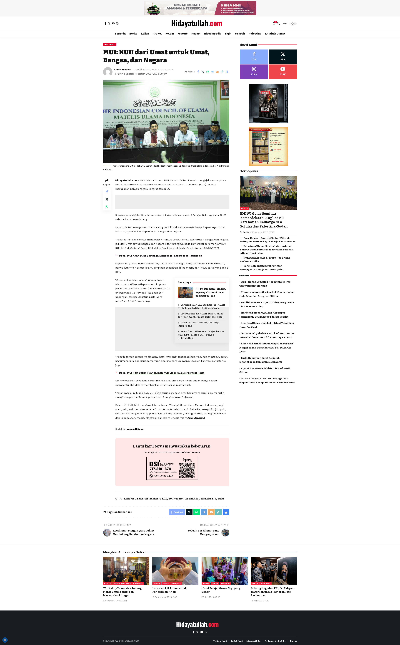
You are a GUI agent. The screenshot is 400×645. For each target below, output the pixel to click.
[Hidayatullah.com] (200, 23)
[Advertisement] (172, 202)
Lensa (166, 583)
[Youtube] (283, 71)
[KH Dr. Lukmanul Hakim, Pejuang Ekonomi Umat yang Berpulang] (185, 292)
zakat (221, 498)
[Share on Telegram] (212, 71)
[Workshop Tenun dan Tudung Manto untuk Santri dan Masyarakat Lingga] (126, 571)
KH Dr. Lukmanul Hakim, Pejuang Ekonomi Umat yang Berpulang (211, 292)
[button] (278, 23)
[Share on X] (203, 71)
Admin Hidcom (122, 69)
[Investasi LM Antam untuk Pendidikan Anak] (175, 571)
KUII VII (173, 498)
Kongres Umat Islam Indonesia (142, 498)
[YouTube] (113, 23)
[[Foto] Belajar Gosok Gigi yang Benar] (225, 571)
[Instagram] (117, 23)
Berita (244, 208)
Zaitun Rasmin (207, 498)
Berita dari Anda (122, 583)
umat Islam (191, 498)
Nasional (109, 44)
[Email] (217, 71)
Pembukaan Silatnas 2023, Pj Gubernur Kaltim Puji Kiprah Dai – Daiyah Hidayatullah (201, 334)
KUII (164, 498)
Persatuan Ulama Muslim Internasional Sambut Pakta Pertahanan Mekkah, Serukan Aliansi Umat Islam (266, 250)
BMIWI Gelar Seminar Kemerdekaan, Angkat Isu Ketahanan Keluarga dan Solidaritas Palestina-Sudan (264, 220)
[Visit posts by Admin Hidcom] (107, 72)
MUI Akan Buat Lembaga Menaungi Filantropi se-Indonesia (164, 255)
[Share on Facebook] (198, 71)
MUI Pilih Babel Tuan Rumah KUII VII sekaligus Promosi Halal (165, 372)
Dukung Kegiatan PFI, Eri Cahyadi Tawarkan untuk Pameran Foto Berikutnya (273, 592)
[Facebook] (105, 23)
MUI (181, 498)
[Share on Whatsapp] (207, 71)
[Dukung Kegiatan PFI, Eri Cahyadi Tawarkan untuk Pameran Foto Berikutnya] (274, 571)
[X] (109, 23)
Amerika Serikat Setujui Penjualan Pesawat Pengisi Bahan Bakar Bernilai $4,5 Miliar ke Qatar (266, 347)
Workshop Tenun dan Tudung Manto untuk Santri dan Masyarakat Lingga (122, 592)
